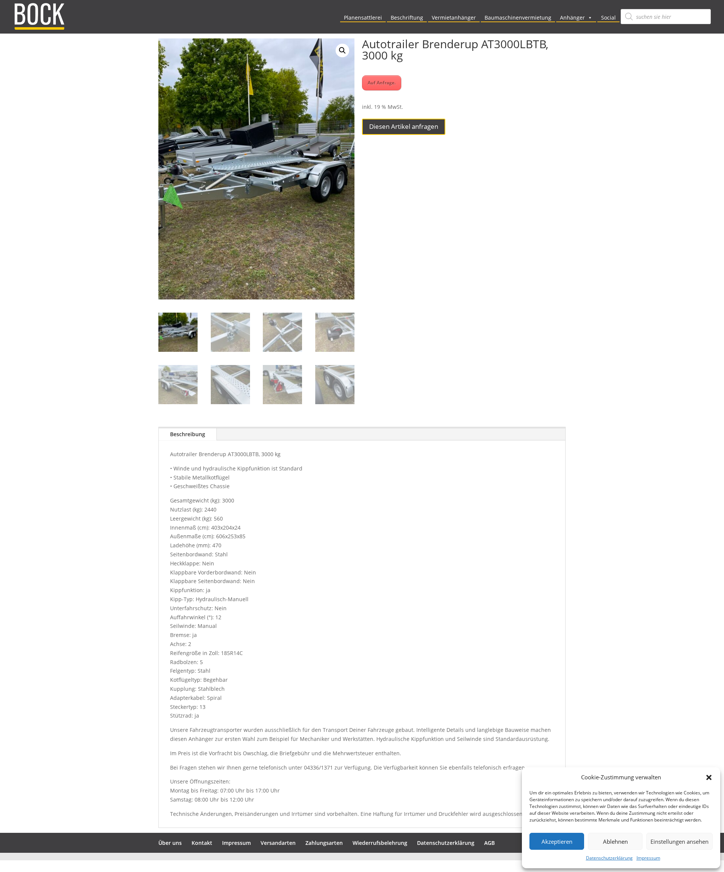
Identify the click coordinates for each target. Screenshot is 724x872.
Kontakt (202, 842)
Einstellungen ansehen (679, 841)
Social (608, 17)
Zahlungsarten (324, 842)
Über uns (170, 842)
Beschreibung (187, 434)
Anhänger (572, 17)
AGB (489, 842)
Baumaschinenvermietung (518, 17)
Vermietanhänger (454, 17)
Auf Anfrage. (382, 82)
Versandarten (278, 842)
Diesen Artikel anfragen (403, 126)
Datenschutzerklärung (609, 858)
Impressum (648, 858)
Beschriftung (407, 17)
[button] (709, 777)
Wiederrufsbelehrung (380, 842)
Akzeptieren (556, 841)
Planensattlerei (363, 17)
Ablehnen (615, 841)
